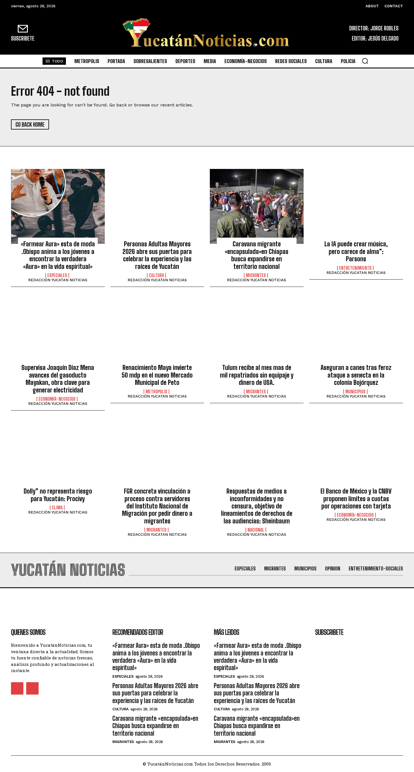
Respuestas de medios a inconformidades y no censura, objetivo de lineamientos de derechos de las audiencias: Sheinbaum (256, 506)
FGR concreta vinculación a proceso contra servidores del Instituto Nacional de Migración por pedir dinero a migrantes (157, 506)
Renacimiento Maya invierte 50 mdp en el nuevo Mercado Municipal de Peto (157, 375)
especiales (57, 275)
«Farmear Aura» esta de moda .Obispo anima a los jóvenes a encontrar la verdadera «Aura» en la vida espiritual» (58, 255)
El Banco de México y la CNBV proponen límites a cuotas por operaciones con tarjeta (355, 498)
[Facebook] (17, 688)
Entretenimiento (355, 268)
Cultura (156, 275)
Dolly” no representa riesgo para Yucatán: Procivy (58, 494)
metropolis (156, 391)
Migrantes (256, 275)
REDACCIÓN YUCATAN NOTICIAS (57, 280)
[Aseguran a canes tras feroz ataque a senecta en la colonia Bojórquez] (356, 330)
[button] (365, 61)
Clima (57, 507)
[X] (32, 688)
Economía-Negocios (57, 399)
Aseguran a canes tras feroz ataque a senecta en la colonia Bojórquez (355, 375)
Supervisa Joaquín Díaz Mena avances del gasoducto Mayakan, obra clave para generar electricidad (57, 379)
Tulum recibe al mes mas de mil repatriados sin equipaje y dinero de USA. (256, 375)
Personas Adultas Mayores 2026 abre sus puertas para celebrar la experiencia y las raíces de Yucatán (157, 255)
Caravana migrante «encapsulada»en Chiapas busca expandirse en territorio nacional (256, 255)
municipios (355, 391)
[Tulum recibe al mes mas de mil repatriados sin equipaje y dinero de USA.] (257, 330)
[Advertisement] (207, 600)
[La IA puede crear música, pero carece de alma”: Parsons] (356, 206)
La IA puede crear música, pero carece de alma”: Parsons (356, 251)
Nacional (256, 530)
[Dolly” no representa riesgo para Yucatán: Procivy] (58, 453)
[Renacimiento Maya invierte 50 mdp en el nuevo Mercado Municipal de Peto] (157, 330)
